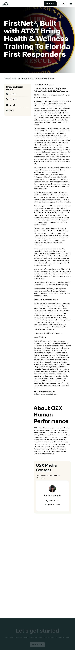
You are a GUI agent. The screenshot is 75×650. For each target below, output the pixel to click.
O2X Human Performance (54, 103)
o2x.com (40, 333)
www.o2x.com (45, 475)
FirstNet (63, 101)
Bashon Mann (39, 394)
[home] (5, 3)
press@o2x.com (51, 394)
